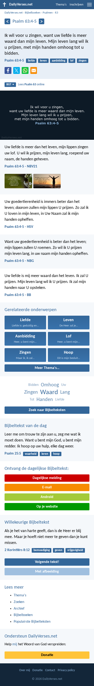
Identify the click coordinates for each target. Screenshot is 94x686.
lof (71, 60)
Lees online (31, 84)
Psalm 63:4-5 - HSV (19, 227)
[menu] (89, 6)
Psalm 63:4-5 (14, 60)
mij (14, 644)
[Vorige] (7, 21)
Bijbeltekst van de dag (26, 426)
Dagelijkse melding (47, 478)
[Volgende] (41, 21)
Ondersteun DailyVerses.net (31, 636)
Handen (45, 399)
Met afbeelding (47, 571)
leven (43, 60)
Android (47, 497)
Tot (32, 399)
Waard (49, 392)
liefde (31, 60)
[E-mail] (34, 72)
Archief (19, 609)
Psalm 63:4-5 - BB (18, 295)
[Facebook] (9, 72)
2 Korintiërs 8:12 (17, 550)
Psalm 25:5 (13, 453)
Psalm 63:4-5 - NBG (19, 261)
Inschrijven (76, 4)
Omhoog (50, 385)
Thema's (61, 4)
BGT (8, 84)
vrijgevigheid (75, 550)
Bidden (33, 385)
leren (45, 453)
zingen (82, 60)
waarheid (31, 453)
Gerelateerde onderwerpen (31, 310)
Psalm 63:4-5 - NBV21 (21, 166)
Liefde (59, 399)
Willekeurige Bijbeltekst (27, 522)
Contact (50, 670)
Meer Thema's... (47, 368)
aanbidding (58, 60)
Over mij (24, 670)
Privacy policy (66, 670)
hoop (56, 453)
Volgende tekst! (47, 562)
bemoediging (42, 550)
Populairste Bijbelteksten (32, 622)
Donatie (47, 655)
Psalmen (48, 12)
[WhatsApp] (26, 70)
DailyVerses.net (14, 12)
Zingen (31, 392)
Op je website (47, 506)
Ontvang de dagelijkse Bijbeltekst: (37, 468)
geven (58, 550)
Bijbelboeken (32, 12)
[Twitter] (17, 72)
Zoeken (19, 602)
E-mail (47, 487)
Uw (63, 385)
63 (56, 12)
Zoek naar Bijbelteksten (47, 410)
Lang (65, 392)
